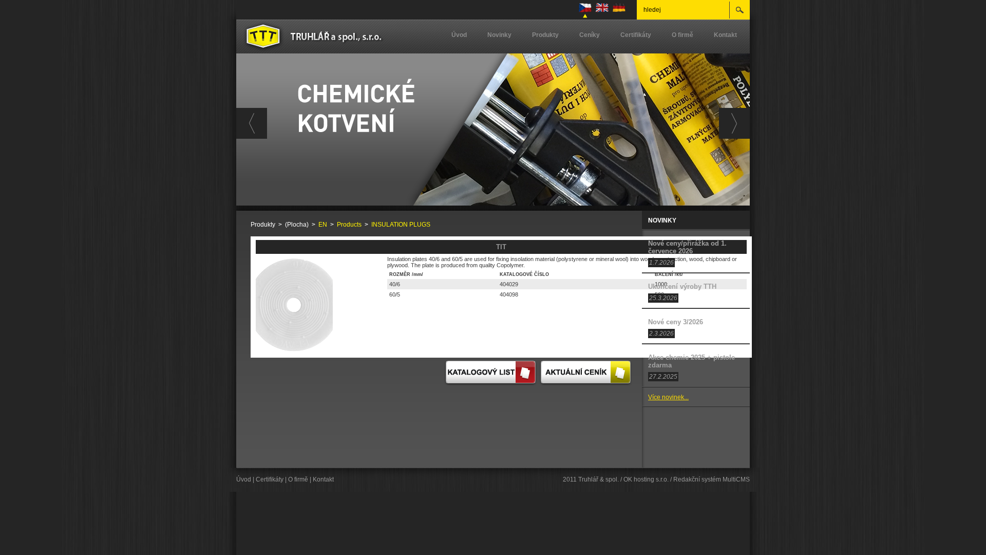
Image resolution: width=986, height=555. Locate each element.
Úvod (459, 35)
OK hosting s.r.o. (646, 479)
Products (349, 224)
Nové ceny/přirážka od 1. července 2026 (687, 247)
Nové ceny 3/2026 (675, 322)
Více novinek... (668, 397)
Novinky (499, 35)
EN (322, 224)
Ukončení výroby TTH (682, 286)
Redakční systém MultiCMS (711, 479)
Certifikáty (635, 35)
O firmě (682, 35)
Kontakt (725, 35)
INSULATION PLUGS (400, 224)
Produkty (545, 35)
